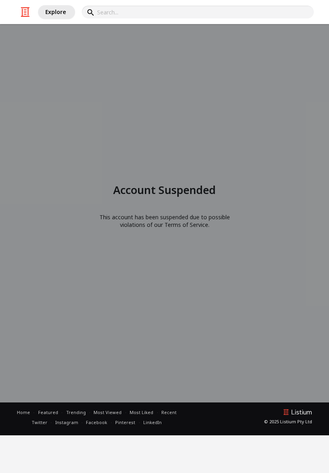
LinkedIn (152, 422)
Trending (76, 412)
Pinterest (125, 422)
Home (23, 412)
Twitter (39, 422)
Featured (48, 412)
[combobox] (197, 12)
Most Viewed (107, 412)
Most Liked (141, 412)
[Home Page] (25, 12)
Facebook (96, 422)
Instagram (66, 422)
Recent (169, 412)
